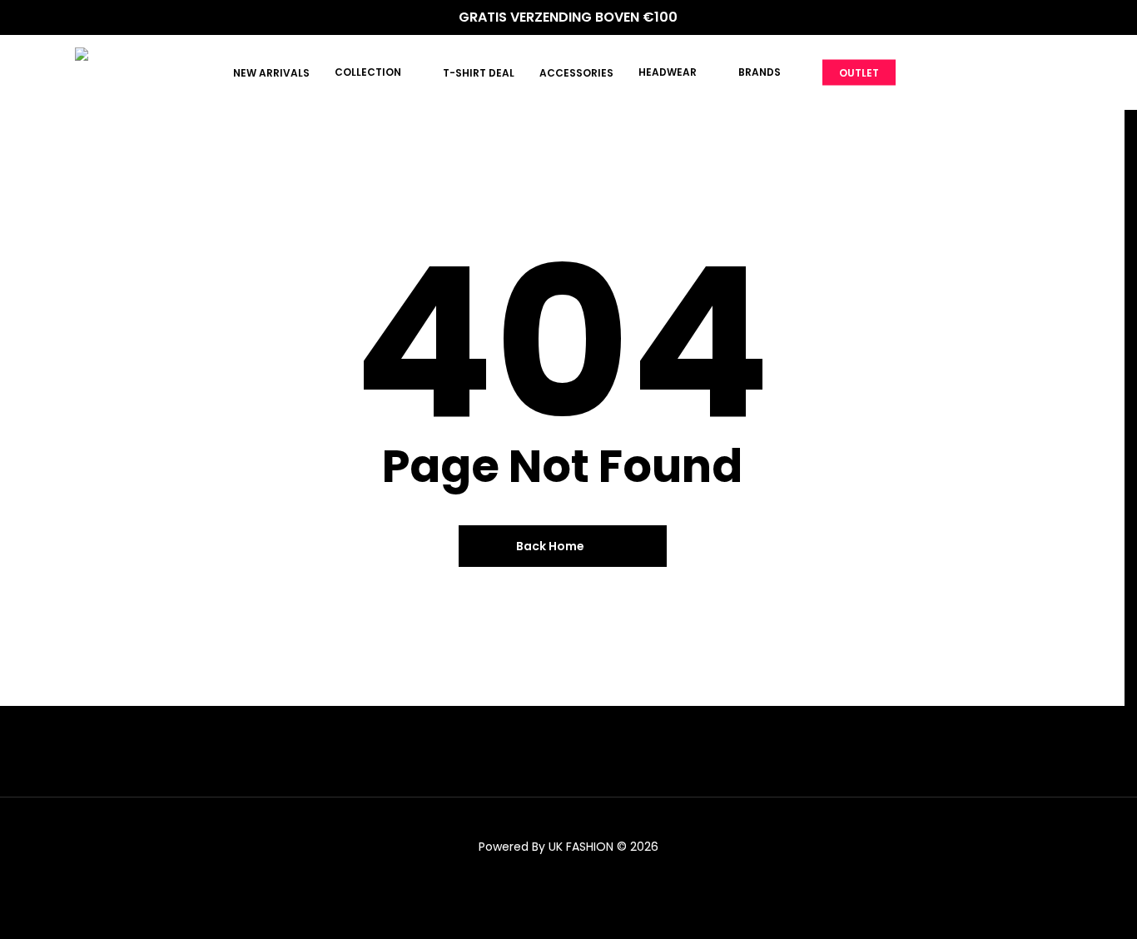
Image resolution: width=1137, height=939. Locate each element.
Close (307, 24)
